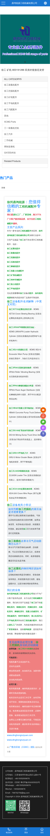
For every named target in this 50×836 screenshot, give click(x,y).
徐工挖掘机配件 (11, 90)
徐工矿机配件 (10, 97)
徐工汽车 (8, 134)
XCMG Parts (10, 121)
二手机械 (8, 140)
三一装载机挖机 (11, 127)
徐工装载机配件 (11, 84)
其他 (6, 115)
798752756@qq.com (21, 792)
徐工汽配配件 (10, 109)
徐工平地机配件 (11, 103)
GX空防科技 (10, 152)
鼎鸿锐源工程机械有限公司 (24, 3)
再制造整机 (9, 146)
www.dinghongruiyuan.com (20, 735)
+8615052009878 (22, 778)
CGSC (17, 782)
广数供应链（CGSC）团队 (22, 746)
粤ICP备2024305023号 (30, 782)
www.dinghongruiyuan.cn (19, 739)
